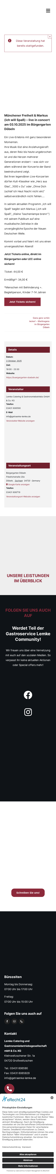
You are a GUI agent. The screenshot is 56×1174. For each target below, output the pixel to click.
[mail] (14, 1021)
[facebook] (7, 1021)
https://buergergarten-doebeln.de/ (22, 377)
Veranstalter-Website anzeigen (20, 421)
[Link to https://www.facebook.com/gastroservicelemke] (28, 695)
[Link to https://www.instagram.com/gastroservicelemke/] (28, 712)
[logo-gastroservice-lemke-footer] (25, 926)
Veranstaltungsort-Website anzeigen (23, 496)
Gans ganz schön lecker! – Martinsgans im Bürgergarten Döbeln (39, 322)
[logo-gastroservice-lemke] (15, 3)
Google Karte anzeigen (19, 484)
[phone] (21, 1021)
